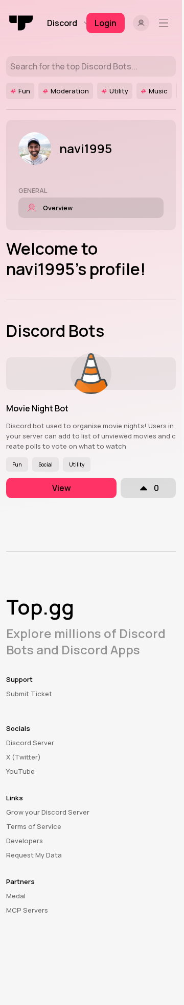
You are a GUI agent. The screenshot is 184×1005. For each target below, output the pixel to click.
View (61, 488)
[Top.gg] (21, 23)
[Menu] (165, 23)
